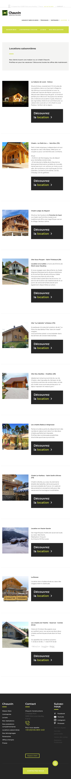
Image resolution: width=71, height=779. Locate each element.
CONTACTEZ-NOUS (35, 771)
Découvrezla (41, 115)
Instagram (61, 720)
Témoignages (44, 20)
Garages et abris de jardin (30, 20)
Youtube (60, 717)
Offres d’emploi (8, 740)
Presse (4, 743)
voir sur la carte (48, 6)
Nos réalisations (56, 29)
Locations (64, 20)
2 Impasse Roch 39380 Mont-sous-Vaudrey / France (27, 6)
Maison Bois (6, 711)
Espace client (32, 756)
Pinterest (60, 723)
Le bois (43, 29)
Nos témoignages (9, 733)
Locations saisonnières (10, 730)
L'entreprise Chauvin (28, 29)
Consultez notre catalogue (59, 764)
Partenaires (55, 20)
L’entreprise (6, 714)
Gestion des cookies (61, 737)
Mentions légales (60, 728)
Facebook (61, 713)
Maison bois (11, 29)
